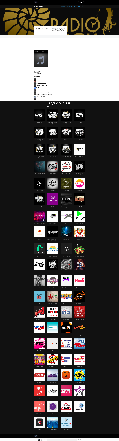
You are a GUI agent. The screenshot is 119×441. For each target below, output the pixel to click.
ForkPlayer (74, 6)
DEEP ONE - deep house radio (66, 207)
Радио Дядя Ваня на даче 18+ (39, 140)
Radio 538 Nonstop (66, 287)
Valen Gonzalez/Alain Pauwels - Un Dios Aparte (45, 94)
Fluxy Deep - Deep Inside (42, 89)
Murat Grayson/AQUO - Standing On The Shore (45, 92)
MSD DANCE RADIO (79, 303)
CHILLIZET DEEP (66, 239)
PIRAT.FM (39, 256)
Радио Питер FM (66, 256)
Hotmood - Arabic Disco (42, 80)
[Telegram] (79, 2)
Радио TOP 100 (79, 223)
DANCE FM (66, 139)
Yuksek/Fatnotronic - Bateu (42, 85)
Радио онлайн (62, 6)
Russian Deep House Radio (39, 157)
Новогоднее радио (79, 256)
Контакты (79, 6)
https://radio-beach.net (37, 73)
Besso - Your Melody (41, 96)
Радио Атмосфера (53, 256)
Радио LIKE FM (39, 190)
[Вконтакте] (84, 2)
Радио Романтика (53, 382)
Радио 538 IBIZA (52, 223)
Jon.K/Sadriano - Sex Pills (42, 83)
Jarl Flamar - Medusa (41, 98)
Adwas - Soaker (40, 78)
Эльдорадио (39, 239)
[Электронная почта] (81, 2)
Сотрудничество (69, 6)
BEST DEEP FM (79, 139)
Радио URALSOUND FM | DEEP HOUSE (52, 240)
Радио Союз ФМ (79, 239)
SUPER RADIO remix (53, 156)
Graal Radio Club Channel (39, 223)
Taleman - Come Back (41, 87)
